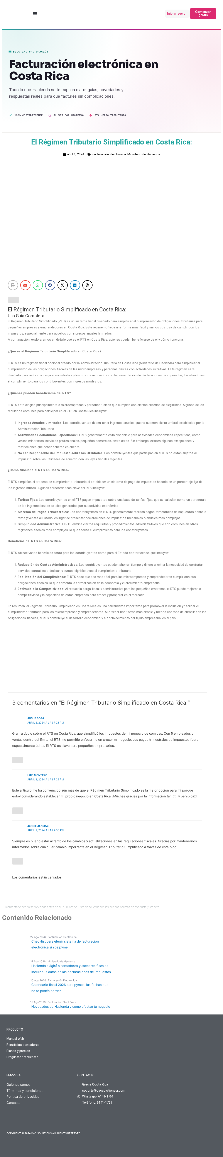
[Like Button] (13, 300)
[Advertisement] (107, 657)
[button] (35, 13)
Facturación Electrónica (109, 154)
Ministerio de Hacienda (143, 154)
